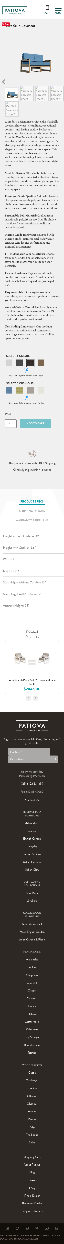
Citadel (32, 990)
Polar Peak (32, 1029)
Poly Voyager (32, 1037)
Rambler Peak (32, 1045)
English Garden (32, 838)
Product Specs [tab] (32, 501)
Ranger (32, 1119)
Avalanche (32, 959)
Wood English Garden (32, 931)
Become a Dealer (32, 1203)
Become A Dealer (27, 1239)
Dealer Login (8, 1239)
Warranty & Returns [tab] (32, 520)
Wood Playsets (32, 1065)
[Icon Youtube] (47, 1228)
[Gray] (19, 363)
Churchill (32, 982)
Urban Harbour (32, 862)
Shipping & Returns (32, 1211)
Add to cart (35, 423)
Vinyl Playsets (32, 952)
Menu (58, 13)
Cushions (26, 383)
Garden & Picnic (32, 854)
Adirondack (32, 823)
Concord (32, 998)
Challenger (32, 1080)
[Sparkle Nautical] (9, 390)
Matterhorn (32, 1021)
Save (7, 24)
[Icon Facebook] (7, 1228)
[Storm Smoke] (30, 390)
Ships (32, 1142)
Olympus (32, 1103)
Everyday (32, 846)
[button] (9, 363)
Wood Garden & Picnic (32, 939)
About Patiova (32, 1164)
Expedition (32, 1088)
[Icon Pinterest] (36, 1228)
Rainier (32, 1052)
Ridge (32, 1127)
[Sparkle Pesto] (19, 390)
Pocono (32, 1111)
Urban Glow (32, 869)
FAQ (32, 1188)
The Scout (32, 1134)
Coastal (32, 831)
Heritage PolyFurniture (32, 813)
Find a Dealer (32, 1195)
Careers (32, 1180)
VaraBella (32, 900)
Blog (32, 1172)
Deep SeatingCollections (32, 883)
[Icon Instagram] (27, 1228)
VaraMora (32, 893)
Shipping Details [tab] (32, 511)
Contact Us (32, 799)
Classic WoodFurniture (32, 914)
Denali (32, 1006)
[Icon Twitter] (17, 1228)
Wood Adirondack (32, 924)
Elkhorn (32, 1013)
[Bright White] (9, 363)
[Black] (30, 363)
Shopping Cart (32, 1156)
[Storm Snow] (41, 390)
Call (47, 13)
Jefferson (32, 1096)
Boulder (32, 967)
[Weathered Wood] (41, 363)
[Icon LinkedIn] (56, 1228)
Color (24, 356)
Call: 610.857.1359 (32, 783)
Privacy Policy (51, 1235)
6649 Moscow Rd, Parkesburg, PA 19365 (32, 774)
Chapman (32, 975)
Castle (32, 1072)
